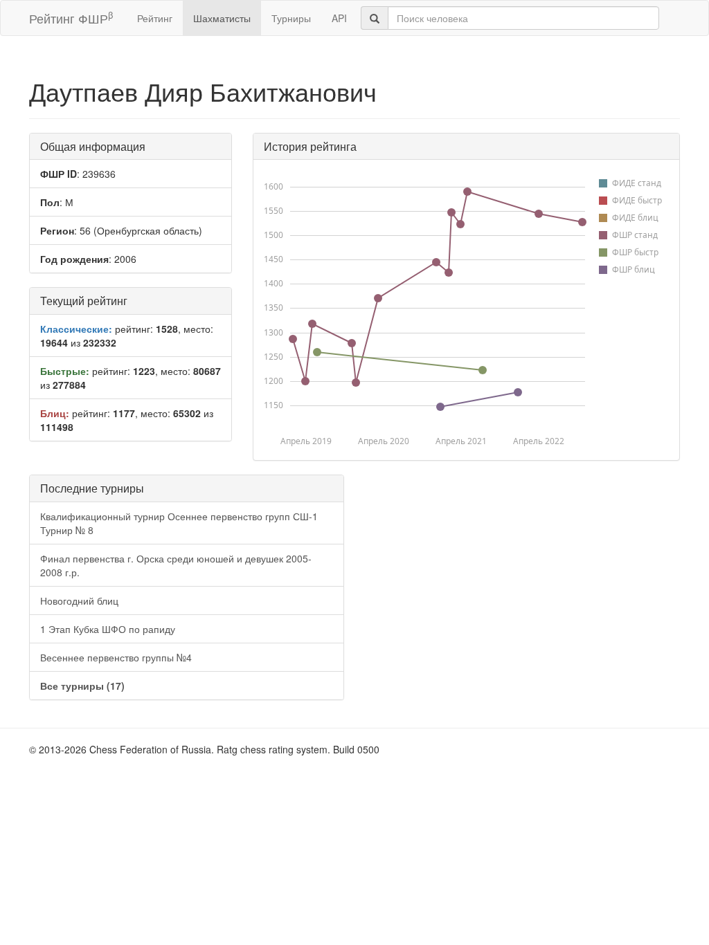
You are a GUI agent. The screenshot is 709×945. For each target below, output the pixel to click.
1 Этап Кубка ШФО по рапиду (107, 629)
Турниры (291, 18)
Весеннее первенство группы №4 (116, 657)
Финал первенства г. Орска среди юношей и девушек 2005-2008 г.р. (176, 565)
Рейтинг (154, 18)
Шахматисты (222, 18)
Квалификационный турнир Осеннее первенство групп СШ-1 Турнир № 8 (179, 523)
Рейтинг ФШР (71, 17)
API (339, 18)
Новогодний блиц (79, 600)
